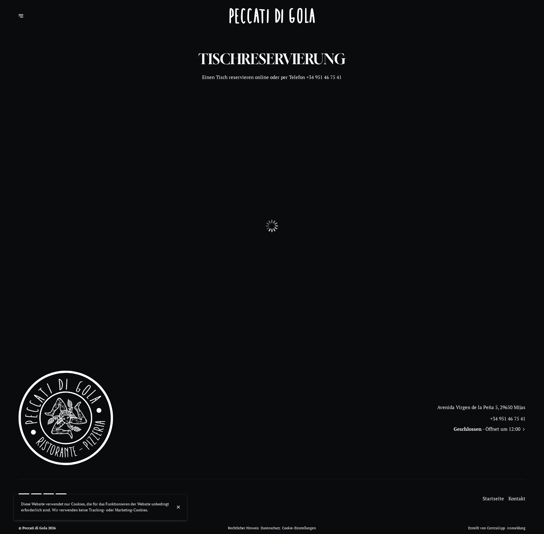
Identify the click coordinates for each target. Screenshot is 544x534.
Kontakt (516, 499)
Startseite (493, 499)
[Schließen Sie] (178, 507)
